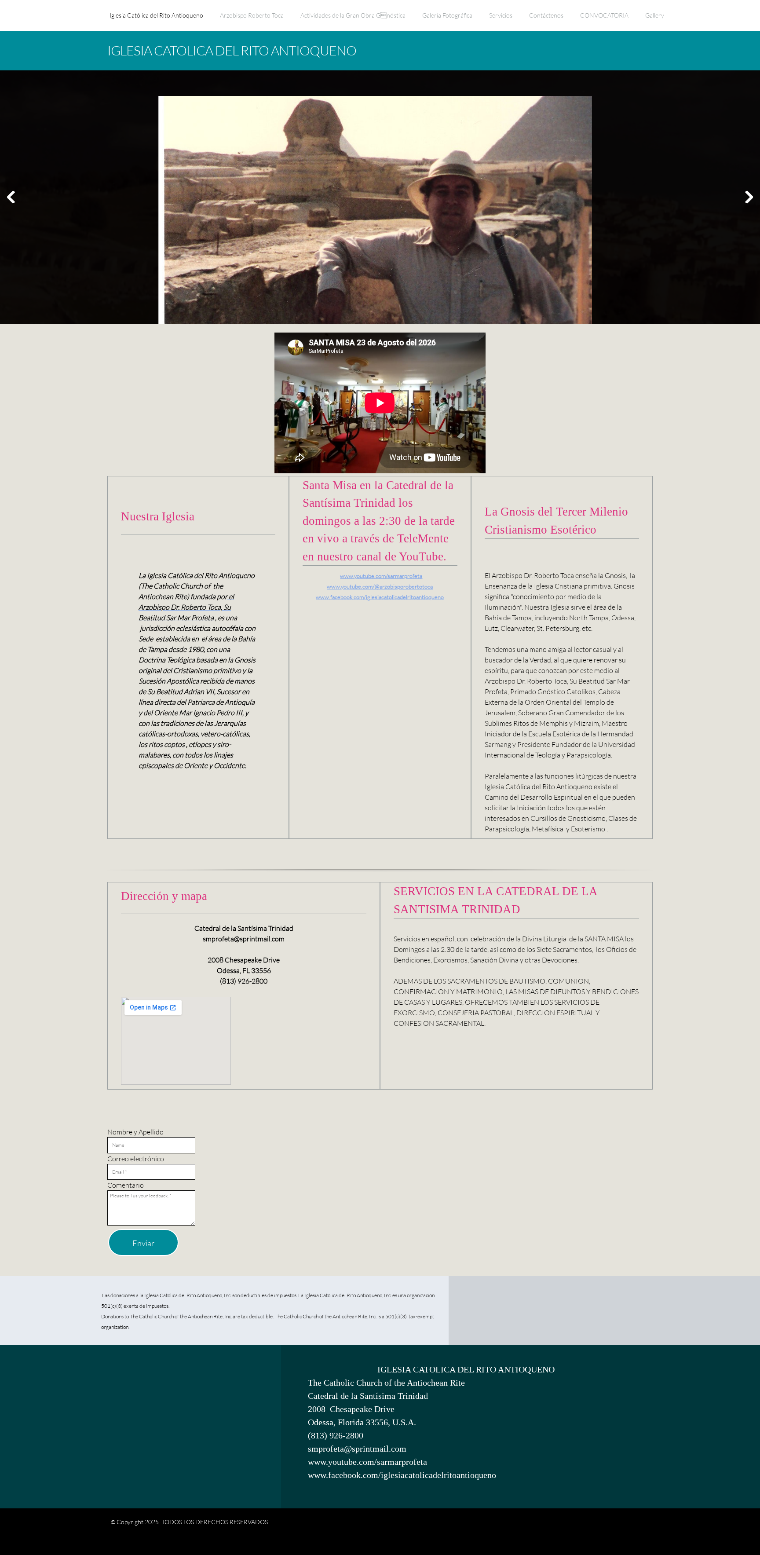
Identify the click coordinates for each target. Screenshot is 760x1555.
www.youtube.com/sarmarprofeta (381, 575)
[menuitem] (156, 20)
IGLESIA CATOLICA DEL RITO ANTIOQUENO (231, 50)
